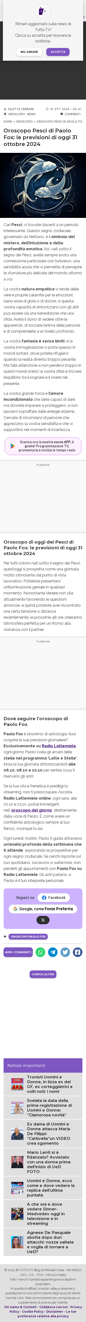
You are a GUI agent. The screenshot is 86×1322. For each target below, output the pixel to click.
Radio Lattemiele (59, 745)
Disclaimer (54, 1311)
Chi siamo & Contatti (20, 1307)
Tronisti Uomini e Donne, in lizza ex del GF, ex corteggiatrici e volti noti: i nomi (50, 1084)
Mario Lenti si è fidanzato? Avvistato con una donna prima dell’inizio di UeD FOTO (48, 1162)
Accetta (58, 52)
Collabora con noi (53, 1307)
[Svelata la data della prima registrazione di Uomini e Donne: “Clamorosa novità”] (17, 1107)
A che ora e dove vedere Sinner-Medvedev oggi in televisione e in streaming (46, 1214)
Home (8, 121)
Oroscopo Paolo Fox (28, 936)
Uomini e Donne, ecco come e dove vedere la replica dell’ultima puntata (51, 1187)
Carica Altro (43, 974)
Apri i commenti (18, 952)
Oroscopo (16, 114)
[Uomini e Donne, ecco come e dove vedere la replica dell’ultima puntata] (17, 1187)
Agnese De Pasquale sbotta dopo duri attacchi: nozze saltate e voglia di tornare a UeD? (50, 1242)
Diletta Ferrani (21, 109)
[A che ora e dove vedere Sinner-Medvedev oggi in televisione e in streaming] (17, 1213)
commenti (73, 114)
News (31, 114)
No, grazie (29, 52)
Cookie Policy (32, 1311)
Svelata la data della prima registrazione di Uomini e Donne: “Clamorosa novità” (49, 1107)
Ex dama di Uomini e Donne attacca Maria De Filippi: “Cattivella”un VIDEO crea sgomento (48, 1134)
